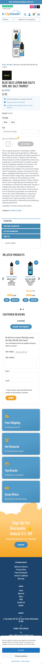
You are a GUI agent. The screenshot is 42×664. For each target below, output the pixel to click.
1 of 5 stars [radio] (17, 352)
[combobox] (7, 19)
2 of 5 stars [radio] (19, 352)
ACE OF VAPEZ (11, 277)
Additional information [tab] (11, 226)
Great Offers (12, 494)
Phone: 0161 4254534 (21, 628)
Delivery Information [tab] (11, 231)
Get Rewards (12, 446)
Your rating (9, 351)
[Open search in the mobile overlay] (27, 19)
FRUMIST (7, 90)
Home (4, 64)
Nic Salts (9, 64)
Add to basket (25, 144)
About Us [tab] (6, 236)
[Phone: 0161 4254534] (21, 625)
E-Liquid (18, 210)
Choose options (21, 656)
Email (7, 380)
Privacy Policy (25, 661)
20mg (13, 122)
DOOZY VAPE (30, 277)
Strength (5, 117)
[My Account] (29, 14)
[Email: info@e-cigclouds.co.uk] (21, 632)
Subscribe (21, 545)
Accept (21, 650)
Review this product (21, 326)
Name (7, 371)
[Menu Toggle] (38, 14)
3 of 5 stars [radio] (21, 352)
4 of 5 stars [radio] (24, 352)
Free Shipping (12, 422)
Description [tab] (8, 221)
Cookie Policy (15, 661)
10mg (5, 122)
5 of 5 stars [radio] (26, 352)
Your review (10, 357)
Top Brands (11, 470)
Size (3, 127)
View (6, 300)
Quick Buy (15, 300)
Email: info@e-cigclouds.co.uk (21, 635)
